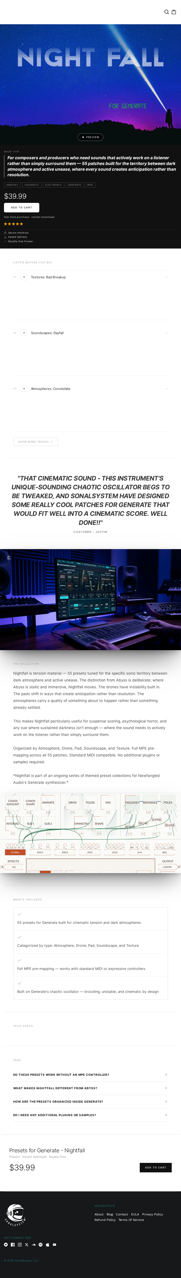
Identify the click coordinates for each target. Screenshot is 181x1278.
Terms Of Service (131, 1220)
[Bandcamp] (6, 1245)
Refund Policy (104, 1220)
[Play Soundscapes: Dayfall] (24, 332)
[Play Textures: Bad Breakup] (24, 277)
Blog (110, 1214)
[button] (14, 224)
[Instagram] (20, 1245)
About (99, 1214)
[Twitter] (27, 1245)
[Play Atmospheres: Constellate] (24, 388)
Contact (122, 1214)
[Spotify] (41, 1245)
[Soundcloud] (34, 1245)
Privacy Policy (152, 1214)
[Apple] (48, 1245)
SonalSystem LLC (26, 1260)
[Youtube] (55, 1245)
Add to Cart (21, 207)
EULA (135, 1214)
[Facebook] (13, 1245)
